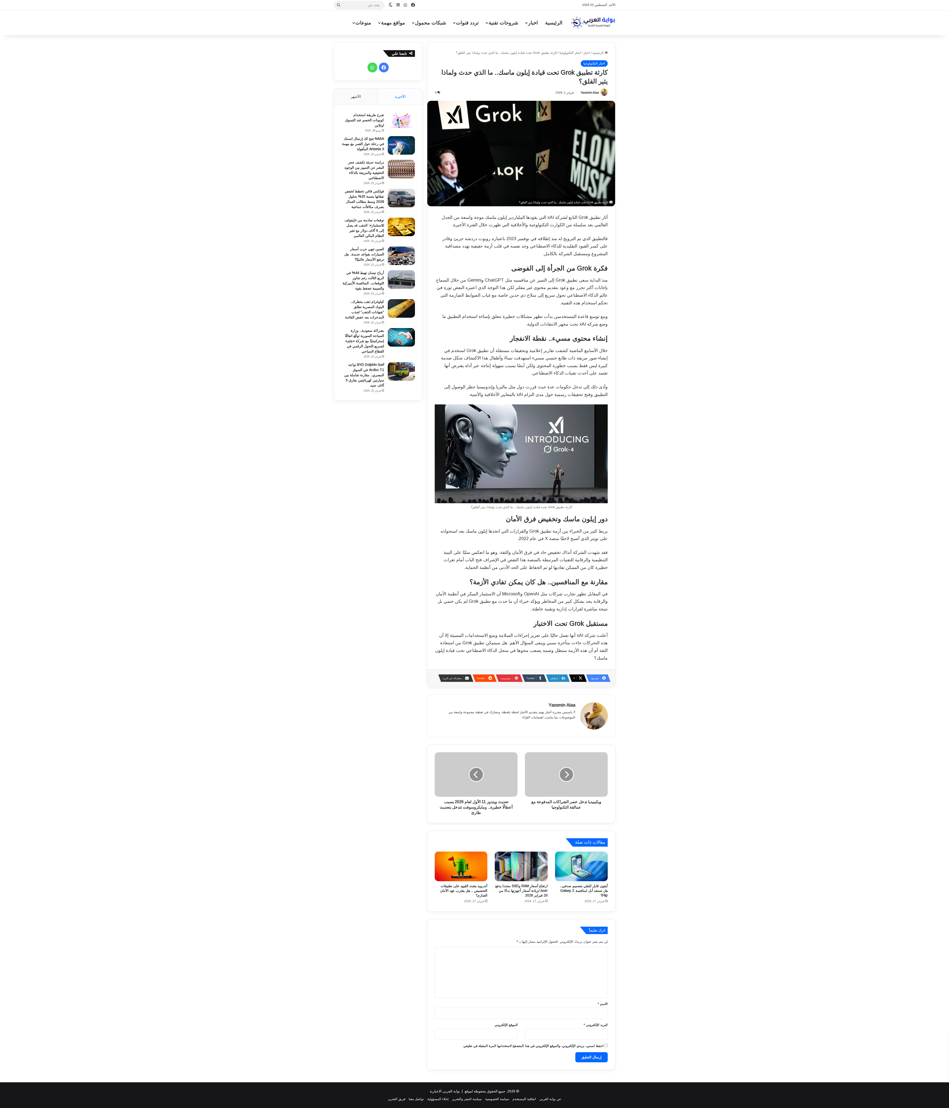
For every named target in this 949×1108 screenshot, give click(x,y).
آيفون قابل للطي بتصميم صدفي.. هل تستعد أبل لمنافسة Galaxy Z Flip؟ (584, 890)
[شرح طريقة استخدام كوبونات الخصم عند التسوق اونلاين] (401, 121)
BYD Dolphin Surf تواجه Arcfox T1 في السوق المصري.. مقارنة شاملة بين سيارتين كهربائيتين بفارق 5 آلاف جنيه (364, 375)
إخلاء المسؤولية (438, 1099)
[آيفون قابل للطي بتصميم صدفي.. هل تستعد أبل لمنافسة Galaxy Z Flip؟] (581, 866)
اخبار (533, 22)
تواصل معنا (416, 1099)
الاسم (603, 1004)
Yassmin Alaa (590, 92)
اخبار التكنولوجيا (570, 53)
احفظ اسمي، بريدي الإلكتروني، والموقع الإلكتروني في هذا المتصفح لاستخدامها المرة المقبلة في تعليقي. (533, 1046)
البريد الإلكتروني (596, 1025)
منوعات (363, 22)
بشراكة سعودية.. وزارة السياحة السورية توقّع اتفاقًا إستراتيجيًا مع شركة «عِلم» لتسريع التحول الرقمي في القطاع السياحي (364, 341)
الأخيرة (400, 96)
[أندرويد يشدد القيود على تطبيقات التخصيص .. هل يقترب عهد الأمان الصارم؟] (461, 866)
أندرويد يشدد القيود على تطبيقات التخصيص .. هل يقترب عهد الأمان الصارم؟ (463, 890)
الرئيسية (553, 22)
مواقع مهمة (393, 22)
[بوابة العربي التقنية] (593, 22)
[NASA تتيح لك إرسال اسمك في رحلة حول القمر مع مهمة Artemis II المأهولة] (401, 145)
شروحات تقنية (503, 22)
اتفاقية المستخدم (524, 1099)
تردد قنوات (467, 22)
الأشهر (356, 96)
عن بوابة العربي (550, 1099)
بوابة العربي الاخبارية (445, 1091)
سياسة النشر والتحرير (467, 1099)
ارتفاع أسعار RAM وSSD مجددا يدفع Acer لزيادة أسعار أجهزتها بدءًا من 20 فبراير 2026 (521, 890)
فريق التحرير (396, 1099)
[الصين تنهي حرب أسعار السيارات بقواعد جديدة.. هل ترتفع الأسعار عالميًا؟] (401, 256)
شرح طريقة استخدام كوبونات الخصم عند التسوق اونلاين (364, 120)
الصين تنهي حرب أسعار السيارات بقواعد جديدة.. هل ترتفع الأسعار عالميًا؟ (364, 254)
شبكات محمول (430, 22)
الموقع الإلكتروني (506, 1025)
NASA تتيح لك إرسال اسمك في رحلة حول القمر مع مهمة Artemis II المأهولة (363, 144)
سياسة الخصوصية (497, 1099)
